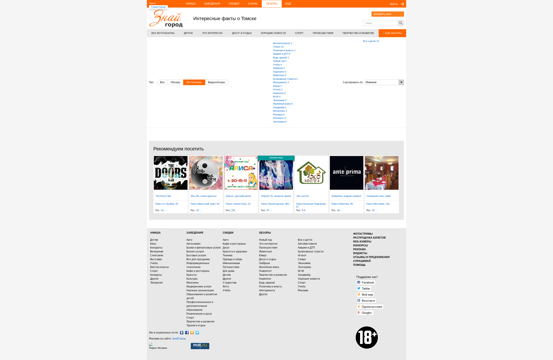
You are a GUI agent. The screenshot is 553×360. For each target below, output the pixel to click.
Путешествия (231, 267)
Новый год (265, 239)
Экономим (304, 263)
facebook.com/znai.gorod (187, 332)
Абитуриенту (267, 290)
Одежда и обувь (232, 259)
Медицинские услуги (198, 286)
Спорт (154, 270)
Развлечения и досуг (199, 313)
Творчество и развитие (200, 321)
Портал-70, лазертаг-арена (276, 196)
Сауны (252, 3)
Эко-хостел (302, 196)
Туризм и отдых (195, 325)
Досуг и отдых (267, 259)
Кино (153, 243)
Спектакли (156, 255)
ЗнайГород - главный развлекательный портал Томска (166, 18)
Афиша (190, 3)
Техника (227, 255)
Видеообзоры (216, 82)
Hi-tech (302, 255)
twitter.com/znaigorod (197, 332)
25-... (374, 210)
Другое (154, 278)
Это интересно (268, 243)
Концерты (156, 247)
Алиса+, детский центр (238, 196)
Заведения (212, 3)
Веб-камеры (362, 241)
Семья (302, 259)
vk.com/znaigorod (181, 332)
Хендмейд (304, 274)
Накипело (265, 278)
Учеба (154, 263)
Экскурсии (156, 282)
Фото (226, 286)
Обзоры (271, 3)
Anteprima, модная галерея (346, 196)
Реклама (303, 290)
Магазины (192, 282)
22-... (199, 210)
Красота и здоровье (235, 251)
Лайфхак (264, 263)
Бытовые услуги (196, 255)
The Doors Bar (163, 196)
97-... (269, 210)
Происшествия (268, 247)
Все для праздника (198, 259)
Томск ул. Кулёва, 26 (166, 203)
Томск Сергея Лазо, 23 (238, 203)
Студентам (229, 282)
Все (162, 82)
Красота (191, 274)
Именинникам (231, 263)
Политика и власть (270, 286)
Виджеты (360, 253)
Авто (189, 239)
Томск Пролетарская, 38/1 (275, 203)
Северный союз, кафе (379, 196)
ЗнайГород (179, 338)
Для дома (228, 270)
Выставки (156, 259)
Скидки (234, 3)
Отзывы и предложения (371, 257)
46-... (339, 210)
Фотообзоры (194, 82)
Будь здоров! (267, 282)
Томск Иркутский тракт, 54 (204, 203)
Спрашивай (362, 261)
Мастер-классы (159, 267)
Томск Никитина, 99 (342, 203)
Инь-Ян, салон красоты (203, 196)
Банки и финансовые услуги (203, 247)
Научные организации (200, 290)
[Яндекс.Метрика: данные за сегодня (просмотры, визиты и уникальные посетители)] (158, 346)
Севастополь (158, 7)
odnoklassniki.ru (192, 332)
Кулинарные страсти (311, 251)
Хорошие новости (309, 278)
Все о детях (305, 239)
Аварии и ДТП (306, 247)
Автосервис (193, 243)
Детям (154, 239)
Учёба (226, 290)
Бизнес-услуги (195, 251)
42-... (163, 210)
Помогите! (265, 270)
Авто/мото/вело (307, 243)
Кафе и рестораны (198, 270)
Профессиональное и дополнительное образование (199, 306)
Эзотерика (304, 267)
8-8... (304, 210)
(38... (234, 210)
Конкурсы (156, 274)
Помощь (359, 264)
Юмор (262, 255)
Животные (265, 251)
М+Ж (301, 270)
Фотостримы (363, 233)
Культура (191, 278)
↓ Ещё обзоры (392, 33)
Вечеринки (156, 251)
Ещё (288, 3)
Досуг (226, 247)
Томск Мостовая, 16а (377, 203)
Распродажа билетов (369, 237)
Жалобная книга (269, 267)
